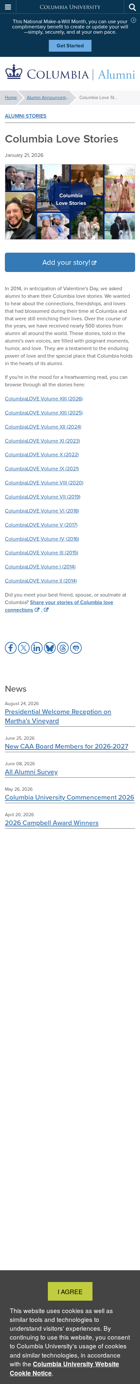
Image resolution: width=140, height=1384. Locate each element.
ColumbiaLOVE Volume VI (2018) (42, 511)
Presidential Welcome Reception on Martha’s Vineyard (58, 716)
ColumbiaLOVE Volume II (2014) (41, 580)
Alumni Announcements (51, 97)
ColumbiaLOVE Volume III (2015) (41, 552)
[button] (8, 7)
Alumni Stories (26, 116)
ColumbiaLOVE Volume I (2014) (40, 566)
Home (11, 97)
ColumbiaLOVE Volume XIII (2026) (44, 398)
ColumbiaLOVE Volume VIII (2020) (44, 482)
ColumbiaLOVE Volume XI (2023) (42, 441)
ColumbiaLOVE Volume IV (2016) (42, 539)
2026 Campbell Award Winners (52, 822)
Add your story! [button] (66, 262)
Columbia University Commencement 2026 (69, 797)
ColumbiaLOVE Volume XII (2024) (43, 426)
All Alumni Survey (31, 771)
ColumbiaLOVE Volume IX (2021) (42, 468)
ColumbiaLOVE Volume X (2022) (42, 454)
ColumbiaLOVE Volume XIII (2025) (44, 412)
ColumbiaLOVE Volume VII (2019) (42, 496)
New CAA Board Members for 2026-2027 (66, 746)
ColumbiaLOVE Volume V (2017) (41, 525)
